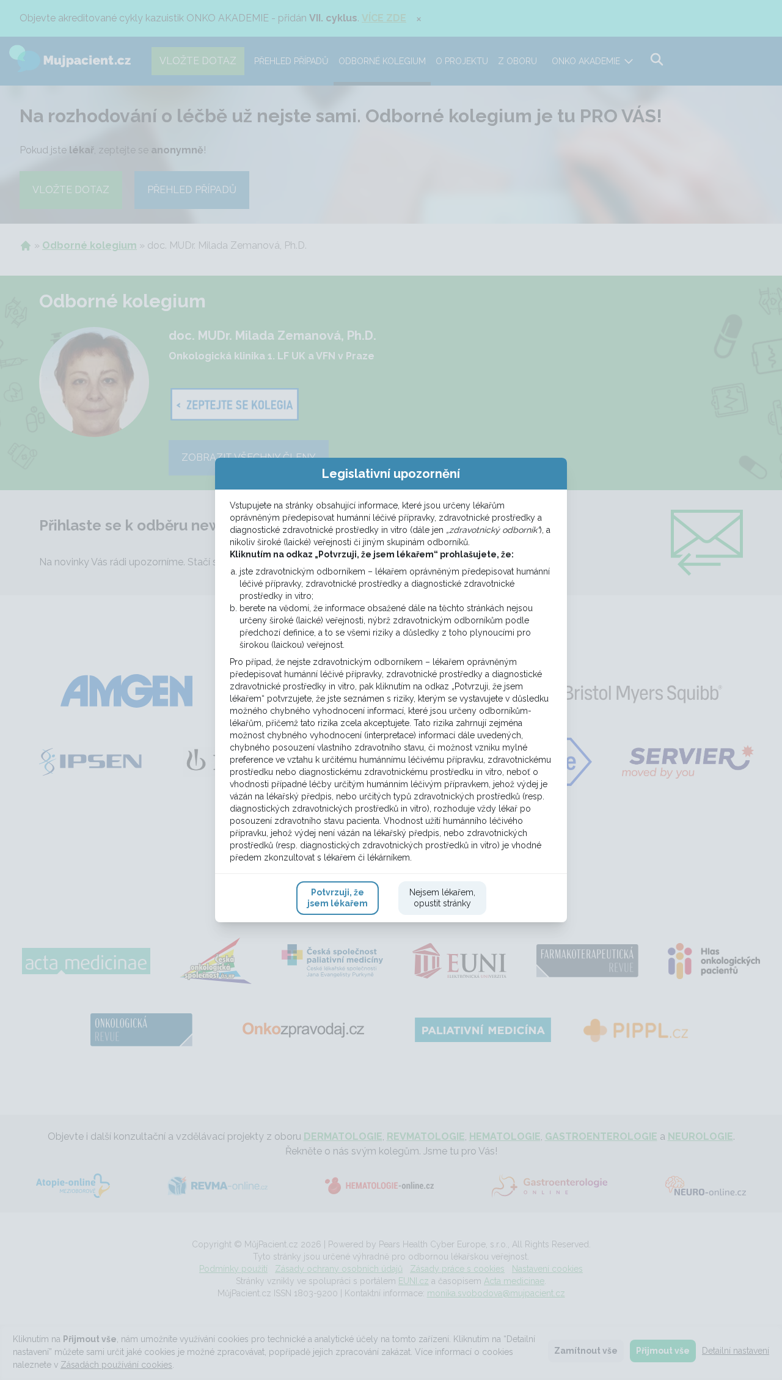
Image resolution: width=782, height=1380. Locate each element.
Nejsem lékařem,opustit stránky (442, 897)
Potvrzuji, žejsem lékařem (337, 897)
